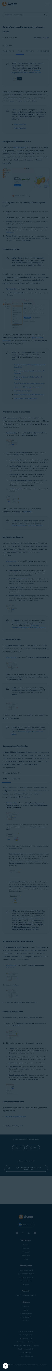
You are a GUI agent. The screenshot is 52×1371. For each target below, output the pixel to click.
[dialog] (26, 685)
